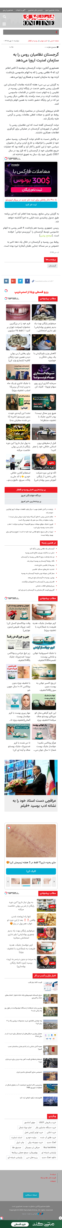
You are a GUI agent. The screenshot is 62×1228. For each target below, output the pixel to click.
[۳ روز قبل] (50, 1063)
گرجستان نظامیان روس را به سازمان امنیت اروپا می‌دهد (36, 58)
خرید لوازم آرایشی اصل (34, 1132)
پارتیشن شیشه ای (48, 1152)
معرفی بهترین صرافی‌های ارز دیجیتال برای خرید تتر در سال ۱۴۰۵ (23, 1035)
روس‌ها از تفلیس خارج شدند (44, 565)
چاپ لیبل (20, 1142)
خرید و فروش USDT (47, 1122)
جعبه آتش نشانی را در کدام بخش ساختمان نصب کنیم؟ (25, 1048)
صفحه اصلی (54, 41)
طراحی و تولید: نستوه (30, 1213)
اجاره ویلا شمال (25, 1127)
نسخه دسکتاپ (31, 1195)
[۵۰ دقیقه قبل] (31, 777)
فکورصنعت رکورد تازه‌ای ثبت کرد (31, 1097)
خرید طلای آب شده (48, 1137)
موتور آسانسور (29, 1122)
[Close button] (60, 1218)
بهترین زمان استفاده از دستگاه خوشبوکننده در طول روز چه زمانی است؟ (23, 1009)
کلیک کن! (31, 871)
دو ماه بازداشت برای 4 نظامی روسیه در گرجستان (37, 557)
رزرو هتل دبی (32, 1157)
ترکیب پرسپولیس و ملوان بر (43, 32)
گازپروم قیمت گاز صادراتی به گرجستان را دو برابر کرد (36, 590)
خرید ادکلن (51, 1132)
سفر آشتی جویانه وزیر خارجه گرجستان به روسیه (37, 573)
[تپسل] (5, 158)
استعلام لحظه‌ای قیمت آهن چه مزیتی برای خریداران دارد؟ (23, 1060)
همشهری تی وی (8, 10)
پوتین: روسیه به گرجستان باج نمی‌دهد (41, 577)
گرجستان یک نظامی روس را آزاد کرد (42, 548)
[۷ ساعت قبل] (50, 999)
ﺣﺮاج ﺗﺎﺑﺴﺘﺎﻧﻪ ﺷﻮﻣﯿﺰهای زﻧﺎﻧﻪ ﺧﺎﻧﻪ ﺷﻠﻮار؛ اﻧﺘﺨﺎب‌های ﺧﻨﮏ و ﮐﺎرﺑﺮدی (23, 996)
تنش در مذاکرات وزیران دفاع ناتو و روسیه (39, 553)
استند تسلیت (16, 1137)
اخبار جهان (44, 41)
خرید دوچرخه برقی (35, 1142)
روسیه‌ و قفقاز (33, 41)
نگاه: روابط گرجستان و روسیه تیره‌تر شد (40, 561)
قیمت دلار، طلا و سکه (48, 1178)
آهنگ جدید (51, 1142)
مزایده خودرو (31, 1137)
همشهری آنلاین (39, 20)
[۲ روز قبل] (50, 1037)
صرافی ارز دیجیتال (32, 1147)
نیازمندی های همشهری (35, 10)
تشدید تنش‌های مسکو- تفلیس (43, 569)
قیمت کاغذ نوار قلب (35, 982)
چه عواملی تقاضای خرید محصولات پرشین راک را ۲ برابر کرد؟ (24, 1022)
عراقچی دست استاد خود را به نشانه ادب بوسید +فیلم (34, 803)
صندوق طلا (16, 1147)
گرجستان (52, 265)
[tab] (31, 490)
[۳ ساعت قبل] (50, 986)
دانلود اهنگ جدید (49, 1157)
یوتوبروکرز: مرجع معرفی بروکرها (25, 1152)
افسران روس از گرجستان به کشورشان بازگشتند (38, 582)
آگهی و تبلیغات (20, 10)
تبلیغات (53, 1181)
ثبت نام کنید (31, 205)
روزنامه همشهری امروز (52, 10)
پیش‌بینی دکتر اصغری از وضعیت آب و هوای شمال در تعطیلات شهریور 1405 (23, 1086)
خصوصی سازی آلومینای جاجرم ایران (29, 1072)
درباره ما (53, 1174)
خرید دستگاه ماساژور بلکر (45, 1127)
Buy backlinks (50, 1147)
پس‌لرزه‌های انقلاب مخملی (45, 586)
